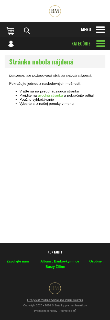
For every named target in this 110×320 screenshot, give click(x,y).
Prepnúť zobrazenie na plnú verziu (55, 300)
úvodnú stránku (50, 95)
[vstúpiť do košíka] (11, 30)
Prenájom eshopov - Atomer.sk (53, 310)
